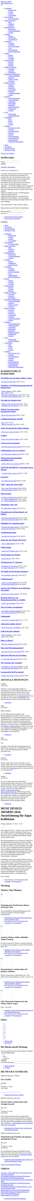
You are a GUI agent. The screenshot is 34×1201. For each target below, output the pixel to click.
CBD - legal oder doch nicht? (12, 485)
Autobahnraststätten (14, 93)
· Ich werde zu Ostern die (8, 613)
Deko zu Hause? (7, 640)
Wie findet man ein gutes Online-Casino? (16, 378)
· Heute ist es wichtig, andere (9, 594)
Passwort (4, 213)
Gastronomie (12, 90)
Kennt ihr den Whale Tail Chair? (13, 540)
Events (10, 122)
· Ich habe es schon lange (8, 382)
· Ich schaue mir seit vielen (9, 481)
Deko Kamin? (6, 494)
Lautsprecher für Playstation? (12, 672)
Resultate (7, 1067)
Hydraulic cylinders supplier (11, 726)
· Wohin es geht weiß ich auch (10, 404)
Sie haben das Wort (14, 128)
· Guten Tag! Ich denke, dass (9, 551)
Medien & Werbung (10, 67)
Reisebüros (11, 88)
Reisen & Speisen (10, 83)
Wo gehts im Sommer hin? (11, 400)
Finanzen (7, 34)
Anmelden (8, 881)
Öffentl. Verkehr (13, 79)
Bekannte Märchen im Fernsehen (13, 655)
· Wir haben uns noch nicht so (10, 405)
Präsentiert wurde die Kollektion (15, 851)
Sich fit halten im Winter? (11, 555)
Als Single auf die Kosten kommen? (14, 571)
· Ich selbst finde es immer (8, 508)
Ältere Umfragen (10, 1066)
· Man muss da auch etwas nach (10, 651)
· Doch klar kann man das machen (11, 447)
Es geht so (6, 1058)
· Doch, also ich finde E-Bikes (10, 439)
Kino (9, 119)
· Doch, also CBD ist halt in (9, 488)
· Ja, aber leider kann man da (9, 659)
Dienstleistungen (9, 27)
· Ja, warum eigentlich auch (9, 499)
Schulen (10, 12)
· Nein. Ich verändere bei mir (9, 644)
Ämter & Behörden (14, 76)
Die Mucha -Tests (10, 150)
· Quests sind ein (6, 558)
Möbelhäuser (12, 109)
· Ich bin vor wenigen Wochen (10, 432)
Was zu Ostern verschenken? (12, 607)
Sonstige (10, 13)
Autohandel (11, 102)
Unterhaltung (8, 117)
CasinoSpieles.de (23, 696)
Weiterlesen (18, 918)
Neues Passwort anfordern (12, 218)
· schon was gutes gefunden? (9, 582)
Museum (11, 65)
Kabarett (10, 64)
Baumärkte (11, 105)
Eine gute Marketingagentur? (12, 648)
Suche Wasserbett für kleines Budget (15, 428)
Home (6, 145)
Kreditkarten (12, 38)
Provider (10, 57)
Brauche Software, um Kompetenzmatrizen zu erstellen (13, 599)
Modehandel (12, 103)
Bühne (10, 121)
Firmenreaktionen (13, 131)
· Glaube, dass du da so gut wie (10, 676)
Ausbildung (8, 8)
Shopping (7, 97)
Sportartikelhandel (13, 116)
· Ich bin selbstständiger (8, 543)
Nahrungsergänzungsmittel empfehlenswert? (11, 459)
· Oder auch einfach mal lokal (9, 519)
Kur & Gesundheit (13, 46)
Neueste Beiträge (10, 148)
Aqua (15, 834)
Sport (6, 112)
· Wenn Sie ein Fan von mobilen (10, 627)
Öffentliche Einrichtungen (12, 74)
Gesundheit (8, 41)
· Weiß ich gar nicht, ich (8, 424)
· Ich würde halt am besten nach (10, 454)
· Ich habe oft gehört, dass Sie (9, 497)
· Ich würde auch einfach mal (9, 518)
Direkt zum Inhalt (6, 1)
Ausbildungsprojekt (8, 533)
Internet (7, 53)
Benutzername (5, 211)
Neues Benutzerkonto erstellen (14, 217)
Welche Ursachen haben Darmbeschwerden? (10, 410)
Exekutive (11, 81)
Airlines (10, 95)
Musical (10, 62)
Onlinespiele (5, 616)
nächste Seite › (9, 1041)
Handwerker (12, 29)
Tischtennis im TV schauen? (12, 562)
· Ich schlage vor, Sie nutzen (9, 566)
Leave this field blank (7, 1062)
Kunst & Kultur (9, 60)
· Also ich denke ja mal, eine (9, 575)
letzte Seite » (8, 1043)
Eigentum (11, 24)
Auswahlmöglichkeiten (8, 1053)
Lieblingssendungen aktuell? (12, 419)
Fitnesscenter (12, 114)
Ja (3, 1055)
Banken (10, 36)
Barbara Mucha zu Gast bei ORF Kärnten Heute (15, 1190)
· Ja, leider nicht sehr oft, (8, 568)
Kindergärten (12, 10)
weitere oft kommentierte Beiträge (11, 1164)
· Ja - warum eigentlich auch (9, 501)
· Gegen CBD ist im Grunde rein (10, 464)
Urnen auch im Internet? (10, 443)
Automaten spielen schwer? (11, 624)
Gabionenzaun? (7, 579)
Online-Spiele (6, 547)
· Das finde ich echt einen (8, 536)
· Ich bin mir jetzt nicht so (8, 529)
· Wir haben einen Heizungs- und (10, 395)
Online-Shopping (13, 100)
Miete (10, 22)
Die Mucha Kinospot (7, 1185)
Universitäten (12, 15)
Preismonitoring (13, 140)
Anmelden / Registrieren (8, 167)
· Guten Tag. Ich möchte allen (10, 620)
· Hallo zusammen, (6, 391)
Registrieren (17, 881)
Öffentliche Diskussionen (15, 142)
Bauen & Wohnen (10, 20)
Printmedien (11, 72)
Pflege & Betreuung (14, 52)
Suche (3, 162)
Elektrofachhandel (13, 107)
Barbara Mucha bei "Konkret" (10, 1195)
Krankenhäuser (12, 50)
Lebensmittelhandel (14, 98)
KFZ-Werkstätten (13, 19)
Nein (4, 1056)
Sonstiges (11, 26)
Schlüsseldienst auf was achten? (13, 450)
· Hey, (2, 393)
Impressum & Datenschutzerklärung (15, 1198)
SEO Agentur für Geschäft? (11, 663)
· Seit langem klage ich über (9, 490)
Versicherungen (13, 39)
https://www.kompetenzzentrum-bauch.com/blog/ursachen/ (10, 791)
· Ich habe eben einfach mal (9, 584)
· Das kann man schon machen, (10, 527)
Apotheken (11, 45)
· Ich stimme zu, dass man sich (10, 666)
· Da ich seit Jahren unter (8, 415)
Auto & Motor (9, 17)
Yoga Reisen (14, 768)
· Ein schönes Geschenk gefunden (11, 611)
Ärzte (10, 48)
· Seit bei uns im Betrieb (8, 603)
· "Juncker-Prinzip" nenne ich (9, 473)
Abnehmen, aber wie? (9, 505)
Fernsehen (11, 69)
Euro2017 (4, 477)
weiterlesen (8, 702)
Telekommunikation (14, 31)
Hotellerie (11, 91)
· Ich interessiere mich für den (9, 668)
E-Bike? (4, 436)
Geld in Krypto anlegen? (10, 631)
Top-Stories (8, 147)
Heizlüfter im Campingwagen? (12, 523)
